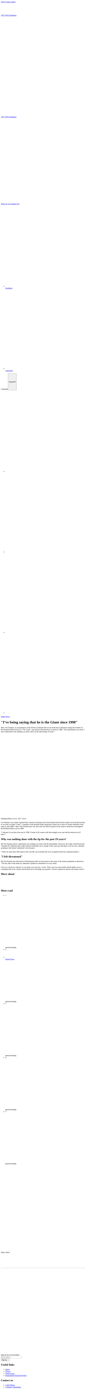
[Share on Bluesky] (43, 1259)
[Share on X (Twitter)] (43, 1254)
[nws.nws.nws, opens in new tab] (45, 471)
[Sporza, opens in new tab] (45, 632)
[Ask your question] (43, 100)
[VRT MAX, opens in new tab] (45, 713)
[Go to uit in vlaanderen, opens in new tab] (8, 1392)
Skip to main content (8, 2)
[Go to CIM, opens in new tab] (20, 1392)
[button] (43, 102)
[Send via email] (43, 1261)
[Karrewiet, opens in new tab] (45, 552)
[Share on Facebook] (43, 1257)
